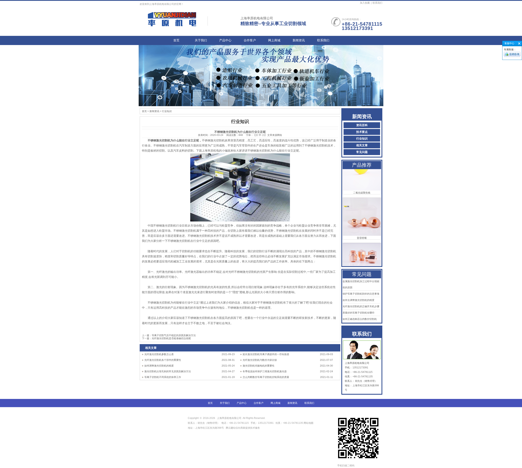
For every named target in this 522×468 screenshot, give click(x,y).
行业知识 (362, 138)
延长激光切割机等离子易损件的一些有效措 (266, 354)
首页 (176, 40)
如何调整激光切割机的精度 (159, 365)
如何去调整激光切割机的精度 (358, 300)
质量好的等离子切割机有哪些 (358, 312)
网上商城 (274, 40)
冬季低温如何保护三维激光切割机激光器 (265, 371)
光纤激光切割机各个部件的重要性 (162, 360)
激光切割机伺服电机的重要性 (258, 365)
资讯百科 (362, 125)
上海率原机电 (210, 150)
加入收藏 (365, 2)
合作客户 (250, 40)
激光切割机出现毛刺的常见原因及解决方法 (167, 371)
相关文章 (362, 145)
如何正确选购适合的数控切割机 (360, 319)
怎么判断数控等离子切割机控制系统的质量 (266, 377)
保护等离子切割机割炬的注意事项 (361, 293)
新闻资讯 (299, 40)
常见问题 (362, 152)
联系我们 (377, 2)
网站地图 (308, 423)
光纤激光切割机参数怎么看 (159, 354)
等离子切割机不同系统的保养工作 (162, 377)
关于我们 (201, 40)
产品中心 (225, 40)
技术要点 (362, 131)
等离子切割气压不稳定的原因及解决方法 (174, 335)
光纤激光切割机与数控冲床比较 (260, 360)
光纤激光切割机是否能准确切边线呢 (171, 338)
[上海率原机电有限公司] (172, 24)
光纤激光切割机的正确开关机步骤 (361, 306)
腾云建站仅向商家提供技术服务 (243, 427)
